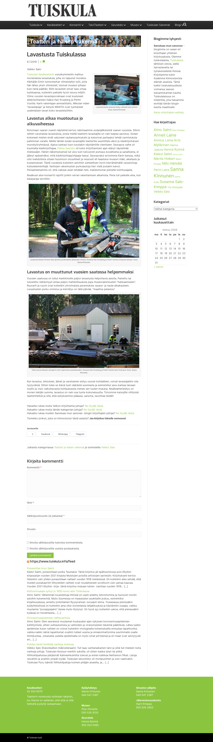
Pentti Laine (161, 169)
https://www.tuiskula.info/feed (52, 561)
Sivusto (31, 529)
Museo (135, 24)
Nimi (30, 502)
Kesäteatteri (54, 24)
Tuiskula (34, 24)
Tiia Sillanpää (175, 187)
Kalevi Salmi (163, 154)
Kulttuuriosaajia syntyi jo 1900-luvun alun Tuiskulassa (58, 591)
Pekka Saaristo (66, 148)
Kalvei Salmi (177, 155)
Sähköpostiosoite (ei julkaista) (46, 515)
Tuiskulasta (176, 60)
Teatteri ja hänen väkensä (69, 447)
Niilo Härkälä (172, 163)
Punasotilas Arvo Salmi (40, 568)
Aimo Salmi (162, 130)
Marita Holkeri (164, 159)
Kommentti (34, 467)
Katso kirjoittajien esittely (169, 112)
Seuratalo (117, 24)
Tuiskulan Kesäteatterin (40, 74)
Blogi (178, 24)
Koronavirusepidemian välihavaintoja (48, 617)
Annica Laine (163, 140)
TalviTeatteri (96, 24)
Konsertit (75, 24)
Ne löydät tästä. (94, 405)
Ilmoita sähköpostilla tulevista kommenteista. (56, 542)
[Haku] (184, 24)
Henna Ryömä (174, 149)
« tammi (158, 266)
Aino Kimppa (178, 130)
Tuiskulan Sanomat (158, 24)
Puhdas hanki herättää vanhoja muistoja (50, 644)
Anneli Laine (165, 135)
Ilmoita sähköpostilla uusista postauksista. (55, 548)
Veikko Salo (108, 447)
